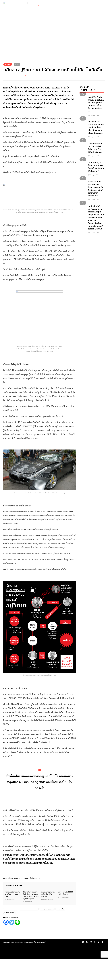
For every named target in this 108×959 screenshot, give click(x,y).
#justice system (10, 909)
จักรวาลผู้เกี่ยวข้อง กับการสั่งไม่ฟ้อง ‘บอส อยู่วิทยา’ (12, 894)
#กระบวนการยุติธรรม (47, 909)
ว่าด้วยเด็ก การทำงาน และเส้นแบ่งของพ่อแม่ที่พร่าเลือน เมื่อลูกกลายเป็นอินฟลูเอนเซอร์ (96, 127)
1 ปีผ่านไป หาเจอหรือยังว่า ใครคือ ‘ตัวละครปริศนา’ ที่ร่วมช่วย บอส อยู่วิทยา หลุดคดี (30, 895)
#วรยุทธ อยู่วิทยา (9, 913)
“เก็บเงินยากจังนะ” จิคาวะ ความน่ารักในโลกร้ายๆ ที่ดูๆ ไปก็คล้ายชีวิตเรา (95, 148)
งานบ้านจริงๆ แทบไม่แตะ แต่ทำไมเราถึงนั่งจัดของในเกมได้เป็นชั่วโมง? (96, 167)
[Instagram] (91, 942)
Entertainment (76, 6)
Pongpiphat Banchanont (30, 75)
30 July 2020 (11, 899)
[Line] (17, 922)
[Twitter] (11, 922)
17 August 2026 (94, 199)
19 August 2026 (94, 233)
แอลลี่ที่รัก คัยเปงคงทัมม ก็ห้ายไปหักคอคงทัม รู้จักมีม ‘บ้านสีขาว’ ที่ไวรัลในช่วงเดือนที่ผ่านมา (96, 104)
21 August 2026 (94, 156)
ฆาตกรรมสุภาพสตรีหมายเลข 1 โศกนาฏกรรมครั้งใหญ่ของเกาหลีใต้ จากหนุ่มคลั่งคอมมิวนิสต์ (95, 188)
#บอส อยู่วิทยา (60, 909)
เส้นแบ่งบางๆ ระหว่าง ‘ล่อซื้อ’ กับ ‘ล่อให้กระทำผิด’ (48, 894)
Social (40, 6)
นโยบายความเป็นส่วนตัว (40, 942)
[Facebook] (6, 922)
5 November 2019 (47, 899)
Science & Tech (61, 6)
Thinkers (88, 6)
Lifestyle (49, 6)
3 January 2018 (64, 897)
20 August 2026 (94, 175)
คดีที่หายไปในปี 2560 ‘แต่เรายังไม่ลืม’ (65, 893)
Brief (32, 6)
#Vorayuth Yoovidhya (29, 909)
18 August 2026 (94, 115)
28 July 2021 (28, 901)
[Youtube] (94, 942)
